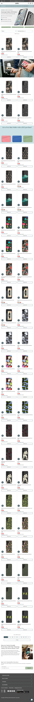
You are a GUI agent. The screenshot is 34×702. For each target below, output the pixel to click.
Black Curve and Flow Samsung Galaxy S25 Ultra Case (8, 415)
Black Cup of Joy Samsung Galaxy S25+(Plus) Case (8, 392)
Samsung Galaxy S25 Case (6, 27)
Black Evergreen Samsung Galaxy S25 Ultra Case (25, 508)
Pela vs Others (5, 678)
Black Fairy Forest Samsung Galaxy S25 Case (24, 530)
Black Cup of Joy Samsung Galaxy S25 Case (8, 368)
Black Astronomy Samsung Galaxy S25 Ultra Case (8, 117)
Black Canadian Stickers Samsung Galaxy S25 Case (24, 254)
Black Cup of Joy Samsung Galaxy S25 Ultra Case (25, 368)
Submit (29, 668)
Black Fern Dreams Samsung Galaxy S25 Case (8, 577)
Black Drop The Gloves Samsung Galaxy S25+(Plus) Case (24, 485)
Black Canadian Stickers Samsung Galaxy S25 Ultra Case (8, 277)
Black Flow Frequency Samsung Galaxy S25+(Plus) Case (24, 624)
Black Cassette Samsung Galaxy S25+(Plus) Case (8, 322)
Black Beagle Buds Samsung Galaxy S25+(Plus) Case (8, 184)
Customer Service (5, 675)
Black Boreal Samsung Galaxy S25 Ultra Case (8, 207)
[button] (31, 699)
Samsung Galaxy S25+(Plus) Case (17, 27)
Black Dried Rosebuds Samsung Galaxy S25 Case (8, 438)
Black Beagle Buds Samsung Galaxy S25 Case (8, 160)
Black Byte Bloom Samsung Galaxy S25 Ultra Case (24, 230)
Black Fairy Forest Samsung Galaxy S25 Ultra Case (8, 554)
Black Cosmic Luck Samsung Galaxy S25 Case (24, 322)
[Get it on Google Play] (20, 692)
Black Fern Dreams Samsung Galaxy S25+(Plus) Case (8, 601)
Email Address (4, 666)
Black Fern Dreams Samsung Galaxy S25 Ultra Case (24, 578)
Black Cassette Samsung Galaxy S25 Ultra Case (25, 300)
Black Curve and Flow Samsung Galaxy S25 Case (25, 391)
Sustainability (4, 684)
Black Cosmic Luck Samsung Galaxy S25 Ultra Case (8, 346)
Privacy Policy (11, 687)
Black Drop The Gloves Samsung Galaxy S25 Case (25, 461)
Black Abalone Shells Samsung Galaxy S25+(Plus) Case (8, 95)
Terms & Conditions (4, 687)
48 (23, 637)
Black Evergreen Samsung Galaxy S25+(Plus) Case (8, 531)
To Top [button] (17, 640)
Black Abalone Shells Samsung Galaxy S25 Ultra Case (25, 52)
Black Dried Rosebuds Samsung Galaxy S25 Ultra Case (25, 438)
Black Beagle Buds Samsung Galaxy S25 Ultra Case (24, 161)
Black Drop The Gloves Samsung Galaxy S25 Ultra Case (8, 485)
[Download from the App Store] (26, 692)
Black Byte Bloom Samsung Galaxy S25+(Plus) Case (8, 254)
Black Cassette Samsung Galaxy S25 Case (7, 300)
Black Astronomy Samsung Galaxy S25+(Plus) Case (24, 118)
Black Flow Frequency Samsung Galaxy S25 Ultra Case (8, 624)
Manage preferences (18, 687)
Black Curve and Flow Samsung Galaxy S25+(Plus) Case (25, 415)
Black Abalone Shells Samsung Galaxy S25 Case (8, 51)
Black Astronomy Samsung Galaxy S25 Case (24, 94)
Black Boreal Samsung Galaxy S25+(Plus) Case (25, 207)
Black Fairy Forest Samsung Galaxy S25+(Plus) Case (24, 554)
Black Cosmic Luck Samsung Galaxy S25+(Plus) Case (25, 346)
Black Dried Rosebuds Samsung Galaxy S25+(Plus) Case (8, 462)
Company (4, 681)
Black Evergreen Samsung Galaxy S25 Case (7, 508)
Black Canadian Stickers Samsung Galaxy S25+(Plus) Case (25, 277)
